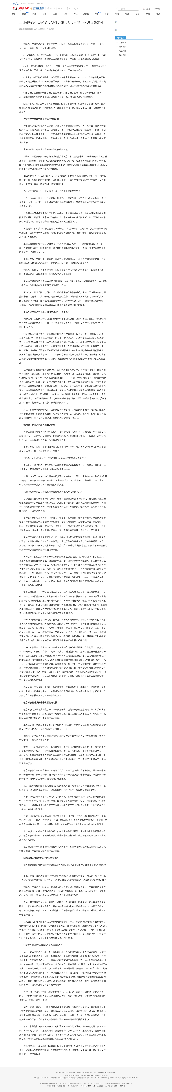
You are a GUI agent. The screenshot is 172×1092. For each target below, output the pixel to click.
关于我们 (122, 43)
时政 (34, 14)
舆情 (117, 14)
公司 (65, 14)
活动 (137, 14)
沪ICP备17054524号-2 (88, 1086)
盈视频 (86, 14)
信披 (96, 14)
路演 (106, 14)
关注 (158, 14)
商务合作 (122, 47)
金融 (55, 14)
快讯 (24, 14)
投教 (127, 14)
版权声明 (122, 51)
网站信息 (120, 38)
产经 (76, 14)
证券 (45, 14)
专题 (148, 14)
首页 (14, 14)
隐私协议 (122, 55)
